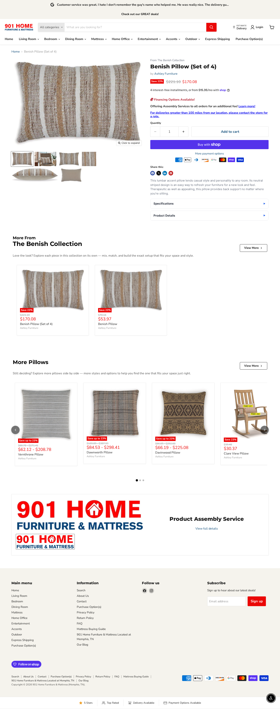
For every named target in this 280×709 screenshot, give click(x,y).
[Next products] (264, 430)
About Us (83, 596)
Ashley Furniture (166, 74)
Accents (172, 39)
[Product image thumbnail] (45, 158)
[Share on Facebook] (152, 173)
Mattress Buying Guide (91, 629)
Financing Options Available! (174, 100)
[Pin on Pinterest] (171, 173)
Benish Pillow (107, 324)
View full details (206, 528)
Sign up (257, 601)
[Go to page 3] (143, 480)
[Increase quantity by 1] (183, 131)
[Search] (211, 27)
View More (251, 248)
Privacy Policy (85, 612)
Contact (81, 601)
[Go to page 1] (137, 480)
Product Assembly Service (207, 519)
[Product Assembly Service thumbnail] (45, 541)
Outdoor (191, 39)
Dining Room (74, 39)
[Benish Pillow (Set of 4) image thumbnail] (22, 158)
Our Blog (82, 645)
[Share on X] (158, 173)
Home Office (121, 39)
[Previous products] (15, 430)
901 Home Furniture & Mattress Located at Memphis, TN (42, 680)
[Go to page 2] (140, 480)
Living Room (28, 39)
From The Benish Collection (167, 60)
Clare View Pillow (236, 453)
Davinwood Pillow (167, 453)
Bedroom (51, 39)
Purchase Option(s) (249, 39)
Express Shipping (217, 39)
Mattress (98, 39)
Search (81, 590)
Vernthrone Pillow (30, 454)
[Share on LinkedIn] (164, 173)
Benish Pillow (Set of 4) (36, 324)
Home (9, 39)
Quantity (155, 123)
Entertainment (148, 39)
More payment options (209, 153)
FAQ (79, 623)
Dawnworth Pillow (99, 452)
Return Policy (85, 618)
